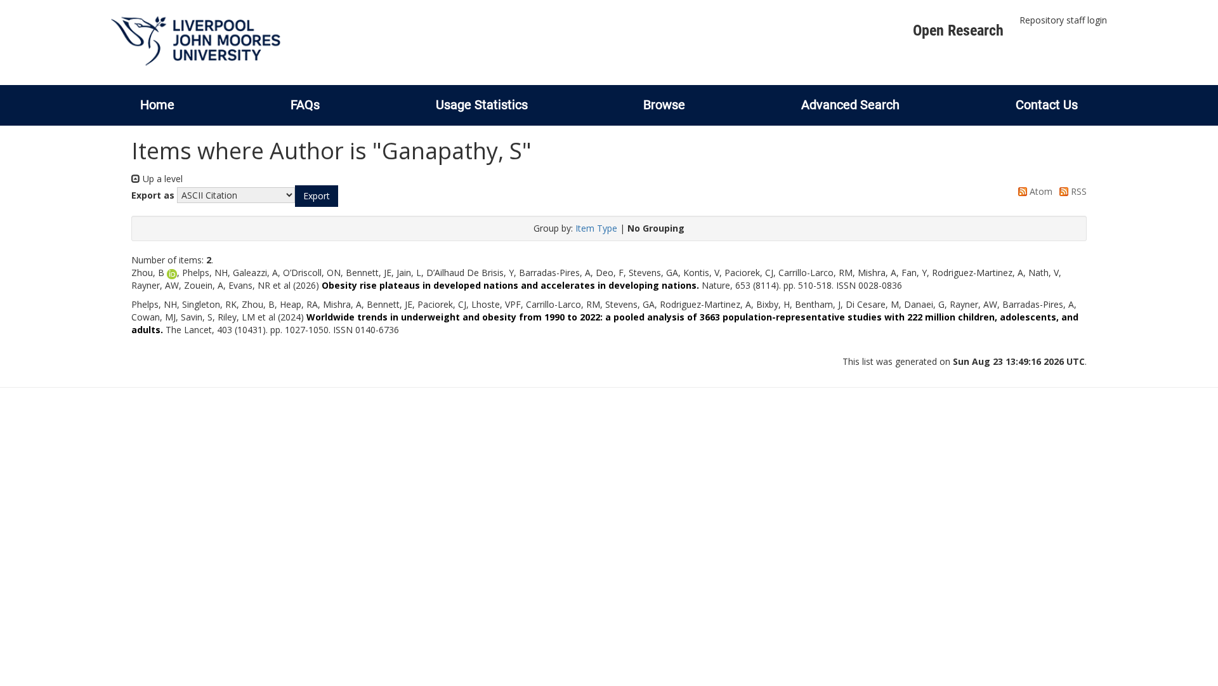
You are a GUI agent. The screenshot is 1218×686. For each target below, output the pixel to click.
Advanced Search (850, 104)
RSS (1077, 191)
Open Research (958, 30)
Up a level (161, 179)
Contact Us (1047, 104)
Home (157, 104)
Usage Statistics (482, 104)
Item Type (596, 228)
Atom (1039, 191)
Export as (152, 195)
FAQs (305, 104)
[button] (316, 196)
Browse (664, 104)
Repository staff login (1063, 20)
